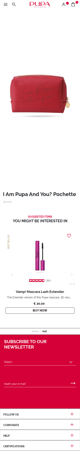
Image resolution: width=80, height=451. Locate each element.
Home (35, 331)
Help (6, 435)
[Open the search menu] (13, 5)
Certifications (14, 446)
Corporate (11, 425)
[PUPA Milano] (40, 4)
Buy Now (40, 310)
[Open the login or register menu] (65, 5)
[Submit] (73, 382)
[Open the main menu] (5, 5)
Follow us (11, 414)
